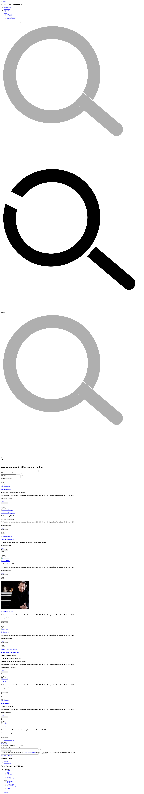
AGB (8, 772)
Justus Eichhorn (6, 727)
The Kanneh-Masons (7, 539)
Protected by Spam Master (7, 755)
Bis (21, 476)
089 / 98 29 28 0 (4, 744)
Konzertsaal (19, 473)
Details (2, 501)
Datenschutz (9, 774)
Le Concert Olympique (8, 513)
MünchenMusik (10, 781)
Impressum (9, 777)
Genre (11, 472)
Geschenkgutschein (11, 17)
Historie (8, 770)
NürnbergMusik (10, 784)
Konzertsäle (6, 10)
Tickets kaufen (4, 503)
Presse (8, 773)
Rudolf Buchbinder (7, 611)
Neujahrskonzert (6, 489)
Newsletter (9, 15)
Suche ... (3, 311)
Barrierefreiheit (10, 778)
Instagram (6, 792)
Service (5, 13)
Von (22, 475)
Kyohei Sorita (5, 682)
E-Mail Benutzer (43, 753)
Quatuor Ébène (5, 561)
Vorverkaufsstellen (11, 18)
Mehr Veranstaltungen (9, 740)
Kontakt (8, 19)
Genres (5, 11)
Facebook (6, 790)
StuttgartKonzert (10, 785)
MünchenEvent (10, 782)
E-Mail (40, 749)
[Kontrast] (1, 457)
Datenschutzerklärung (30, 752)
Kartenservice (10, 14)
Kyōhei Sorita (5, 632)
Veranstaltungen (7, 7)
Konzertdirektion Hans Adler (13, 786)
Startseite (6, 761)
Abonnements (7, 9)
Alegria (8, 788)
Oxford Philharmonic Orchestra (10, 652)
